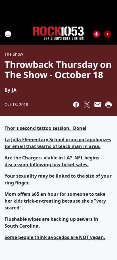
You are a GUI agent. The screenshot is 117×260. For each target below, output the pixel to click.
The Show (14, 54)
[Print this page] (108, 105)
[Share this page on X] (87, 105)
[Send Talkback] (96, 34)
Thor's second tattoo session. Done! (45, 128)
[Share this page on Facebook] (76, 105)
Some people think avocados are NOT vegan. (55, 237)
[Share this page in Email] (98, 105)
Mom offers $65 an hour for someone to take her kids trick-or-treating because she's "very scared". (55, 201)
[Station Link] (58, 33)
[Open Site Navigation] (8, 34)
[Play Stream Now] (107, 34)
